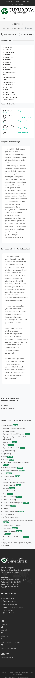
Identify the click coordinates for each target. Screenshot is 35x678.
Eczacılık (8, 459)
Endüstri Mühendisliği (13, 467)
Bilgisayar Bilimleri (9, 431)
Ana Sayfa (9, 1)
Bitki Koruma (10, 442)
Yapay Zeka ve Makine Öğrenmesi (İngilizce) (17, 543)
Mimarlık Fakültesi (24, 118)
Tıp (7, 534)
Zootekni (6, 546)
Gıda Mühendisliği (11, 476)
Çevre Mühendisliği (9, 451)
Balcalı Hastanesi (8, 598)
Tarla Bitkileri (10, 528)
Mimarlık (5, 405)
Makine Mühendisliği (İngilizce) (15, 502)
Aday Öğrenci (7, 28)
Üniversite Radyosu (9, 601)
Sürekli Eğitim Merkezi (10, 604)
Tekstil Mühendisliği (12, 531)
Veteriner (6, 540)
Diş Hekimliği (7, 454)
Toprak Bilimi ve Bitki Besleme (16, 537)
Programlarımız (18, 28)
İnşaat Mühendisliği (12, 485)
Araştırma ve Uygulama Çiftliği (13, 607)
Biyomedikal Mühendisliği (14, 448)
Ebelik (7, 456)
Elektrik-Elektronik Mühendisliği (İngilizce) (16, 463)
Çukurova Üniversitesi (22, 1)
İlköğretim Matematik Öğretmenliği (14, 482)
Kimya (8, 494)
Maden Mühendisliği (12, 497)
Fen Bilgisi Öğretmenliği (13, 470)
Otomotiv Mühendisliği (13, 511)
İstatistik (8, 488)
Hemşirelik (6, 479)
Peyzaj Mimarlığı (8, 408)
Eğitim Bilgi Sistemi (17, 4)
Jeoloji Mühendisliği (9, 491)
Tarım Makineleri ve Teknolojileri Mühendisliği (18, 521)
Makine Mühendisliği (9, 500)
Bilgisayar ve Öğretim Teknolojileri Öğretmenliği (14, 438)
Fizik (7, 473)
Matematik (9, 505)
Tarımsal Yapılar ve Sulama (12, 525)
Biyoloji (8, 445)
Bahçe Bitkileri (10, 425)
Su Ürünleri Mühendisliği (10, 517)
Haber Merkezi (8, 610)
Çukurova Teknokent (9, 613)
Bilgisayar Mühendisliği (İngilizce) (16, 434)
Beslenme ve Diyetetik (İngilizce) (14, 428)
